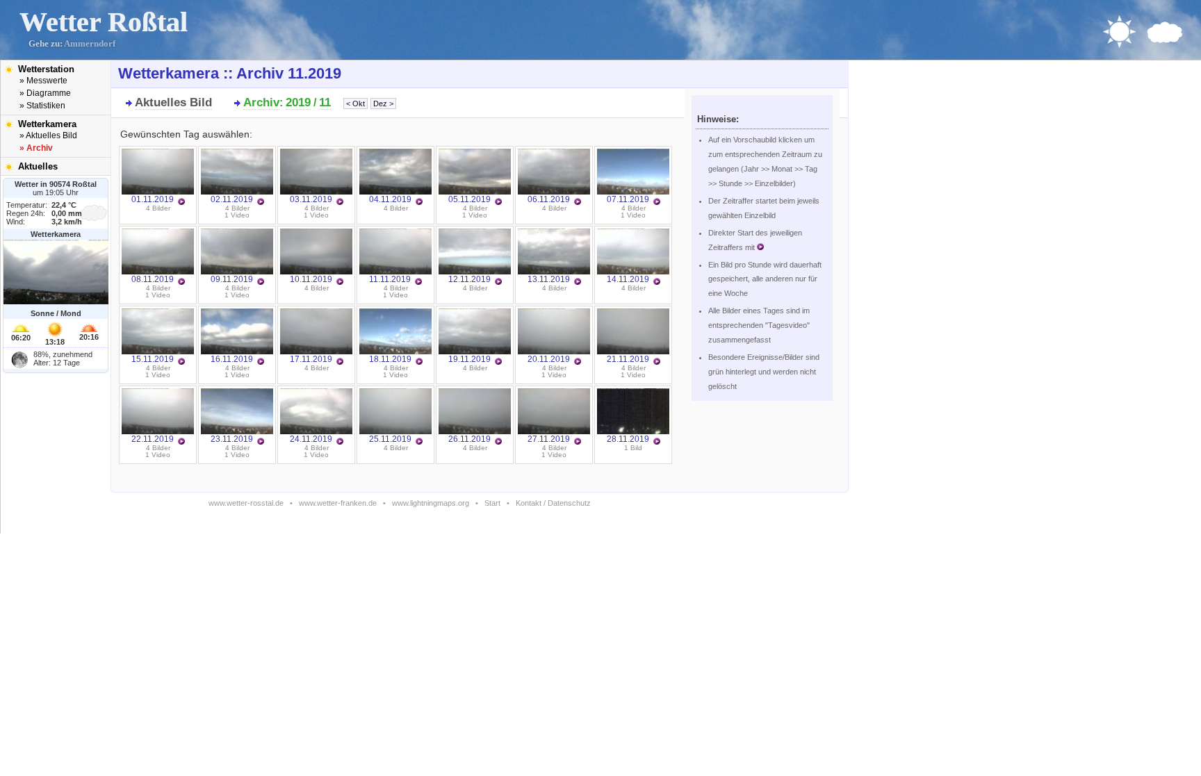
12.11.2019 (469, 279)
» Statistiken (42, 105)
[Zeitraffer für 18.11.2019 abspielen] (419, 362)
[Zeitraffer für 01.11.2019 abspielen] (181, 202)
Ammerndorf (89, 44)
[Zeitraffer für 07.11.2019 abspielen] (656, 202)
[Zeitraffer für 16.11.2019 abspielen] (260, 362)
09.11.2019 (232, 279)
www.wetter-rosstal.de (246, 503)
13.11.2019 (549, 279)
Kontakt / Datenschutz (553, 503)
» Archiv (36, 148)
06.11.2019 (549, 199)
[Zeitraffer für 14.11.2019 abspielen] (656, 282)
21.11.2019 (628, 359)
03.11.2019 (311, 199)
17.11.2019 (311, 359)
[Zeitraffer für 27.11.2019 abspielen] (577, 442)
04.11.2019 (390, 199)
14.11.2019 (628, 279)
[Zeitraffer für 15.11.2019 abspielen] (181, 362)
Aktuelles (38, 166)
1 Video (237, 215)
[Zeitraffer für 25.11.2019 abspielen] (419, 442)
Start (492, 503)
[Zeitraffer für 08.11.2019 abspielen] (181, 282)
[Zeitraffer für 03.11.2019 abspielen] (339, 202)
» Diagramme (45, 93)
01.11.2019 (152, 199)
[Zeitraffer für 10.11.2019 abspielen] (339, 282)
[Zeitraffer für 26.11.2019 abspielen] (498, 442)
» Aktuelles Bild (48, 135)
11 (325, 102)
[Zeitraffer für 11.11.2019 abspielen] (418, 282)
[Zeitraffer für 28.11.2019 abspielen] (656, 442)
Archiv (261, 102)
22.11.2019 (152, 439)
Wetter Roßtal (103, 22)
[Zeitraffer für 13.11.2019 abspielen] (577, 282)
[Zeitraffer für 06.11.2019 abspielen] (577, 202)
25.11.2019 (390, 439)
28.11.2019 (628, 439)
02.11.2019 (232, 199)
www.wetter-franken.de (338, 503)
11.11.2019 (390, 279)
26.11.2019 (469, 439)
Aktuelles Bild (173, 102)
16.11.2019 (232, 359)
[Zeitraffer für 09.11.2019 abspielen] (260, 282)
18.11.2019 (390, 359)
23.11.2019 (232, 439)
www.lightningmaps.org (430, 503)
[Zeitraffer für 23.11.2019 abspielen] (260, 442)
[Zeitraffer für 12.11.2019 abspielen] (498, 282)
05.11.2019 (469, 199)
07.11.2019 (628, 199)
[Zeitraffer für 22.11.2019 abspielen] (181, 442)
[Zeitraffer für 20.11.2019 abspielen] (577, 362)
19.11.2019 (469, 359)
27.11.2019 (549, 439)
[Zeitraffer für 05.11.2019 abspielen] (498, 202)
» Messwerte (43, 80)
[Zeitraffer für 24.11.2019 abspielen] (339, 442)
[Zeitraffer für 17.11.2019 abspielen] (339, 362)
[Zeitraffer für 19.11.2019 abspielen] (498, 362)
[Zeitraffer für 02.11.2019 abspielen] (260, 202)
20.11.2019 (549, 359)
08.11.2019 (152, 279)
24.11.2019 (311, 439)
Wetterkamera (47, 124)
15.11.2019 (152, 359)
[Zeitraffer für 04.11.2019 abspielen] (419, 202)
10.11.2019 (311, 279)
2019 (298, 102)
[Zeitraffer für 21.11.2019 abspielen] (656, 362)
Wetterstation (46, 69)
